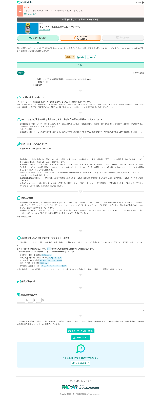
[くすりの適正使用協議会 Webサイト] (80, 387)
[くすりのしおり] (25, 2)
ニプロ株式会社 (44, 30)
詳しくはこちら (30, 14)
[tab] (38, 38)
